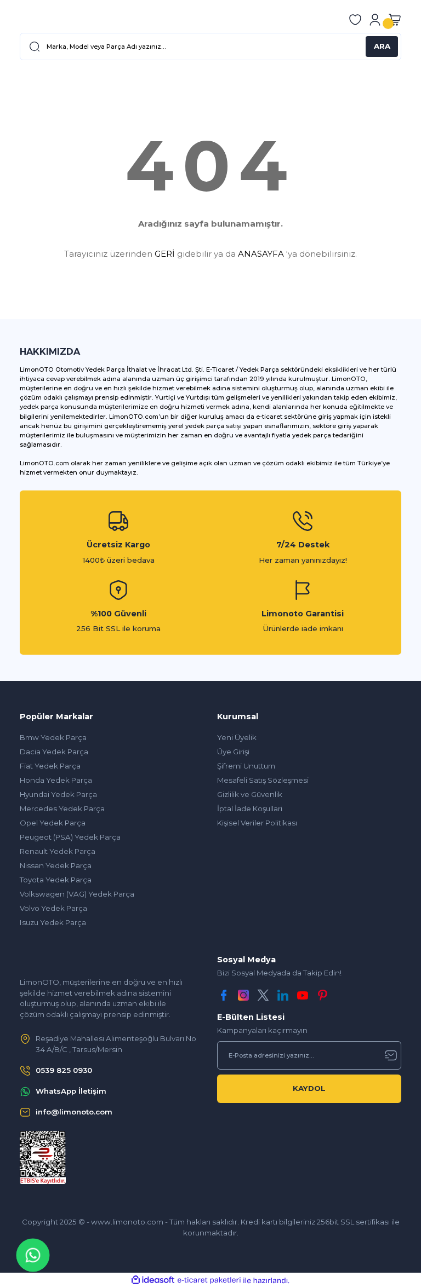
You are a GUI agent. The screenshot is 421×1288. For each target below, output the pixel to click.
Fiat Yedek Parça (50, 765)
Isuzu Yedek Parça (53, 922)
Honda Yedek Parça (56, 780)
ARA (382, 46)
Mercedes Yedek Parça (62, 808)
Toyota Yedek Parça (56, 879)
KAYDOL (309, 1088)
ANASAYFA (261, 254)
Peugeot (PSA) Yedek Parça (70, 837)
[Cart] (394, 19)
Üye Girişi (233, 751)
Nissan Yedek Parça (56, 865)
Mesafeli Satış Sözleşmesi (263, 780)
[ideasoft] (153, 1280)
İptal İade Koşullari (249, 808)
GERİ (165, 254)
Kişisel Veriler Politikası (257, 822)
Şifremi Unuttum (246, 765)
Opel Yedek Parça (53, 822)
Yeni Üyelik (237, 737)
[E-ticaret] (209, 1280)
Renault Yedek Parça (57, 851)
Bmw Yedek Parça (53, 737)
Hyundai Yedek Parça (58, 794)
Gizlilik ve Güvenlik (249, 794)
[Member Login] (375, 19)
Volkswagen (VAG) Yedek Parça (77, 894)
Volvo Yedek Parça (53, 908)
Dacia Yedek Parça (54, 751)
